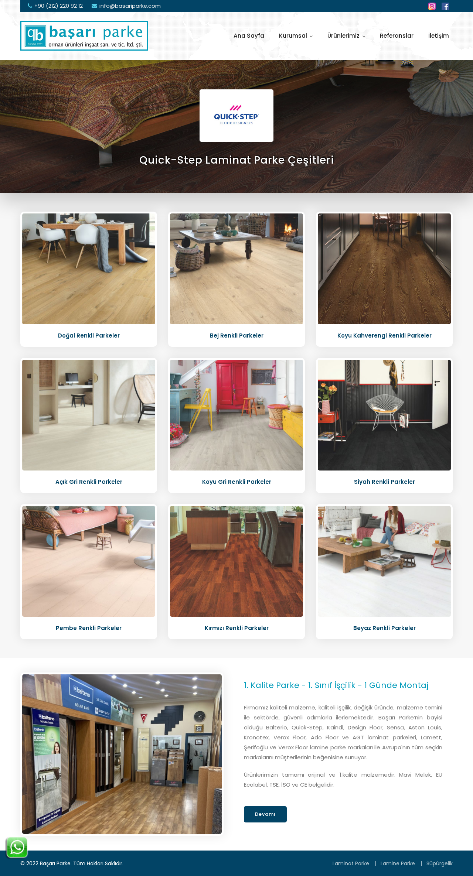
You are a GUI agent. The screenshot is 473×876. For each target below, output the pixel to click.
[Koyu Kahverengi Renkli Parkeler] (384, 268)
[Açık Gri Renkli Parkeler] (88, 414)
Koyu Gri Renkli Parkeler (236, 482)
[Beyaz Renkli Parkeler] (384, 561)
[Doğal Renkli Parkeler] (88, 268)
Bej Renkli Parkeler (236, 335)
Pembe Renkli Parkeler (89, 628)
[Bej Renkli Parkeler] (236, 268)
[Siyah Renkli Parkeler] (384, 414)
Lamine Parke (398, 863)
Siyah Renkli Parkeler (384, 482)
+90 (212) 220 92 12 (58, 6)
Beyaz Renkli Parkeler (384, 628)
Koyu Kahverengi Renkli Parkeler (384, 335)
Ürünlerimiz (343, 36)
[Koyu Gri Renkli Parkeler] (236, 414)
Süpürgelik (439, 863)
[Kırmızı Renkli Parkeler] (236, 561)
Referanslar (397, 36)
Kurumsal (293, 36)
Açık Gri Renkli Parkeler (88, 482)
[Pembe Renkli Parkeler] (88, 561)
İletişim (438, 36)
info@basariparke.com (130, 6)
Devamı (265, 814)
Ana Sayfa (249, 36)
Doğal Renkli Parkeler (89, 335)
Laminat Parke (351, 863)
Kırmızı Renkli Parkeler (237, 628)
